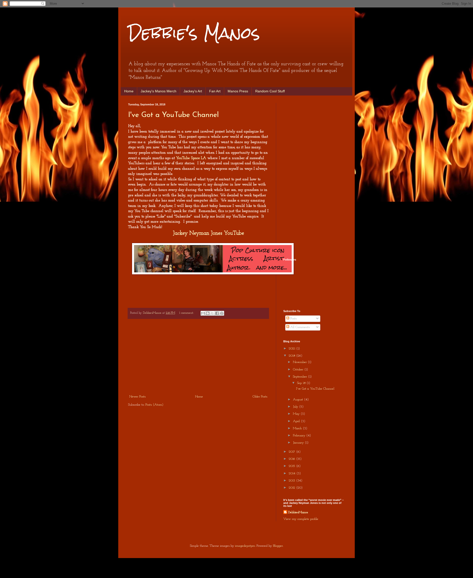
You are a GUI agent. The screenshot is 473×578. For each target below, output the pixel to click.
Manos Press (238, 91)
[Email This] (203, 313)
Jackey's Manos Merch (158, 91)
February (299, 435)
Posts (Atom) (154, 405)
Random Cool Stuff (270, 91)
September (300, 377)
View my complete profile (300, 519)
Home (129, 91)
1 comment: (187, 313)
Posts (293, 318)
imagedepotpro (245, 546)
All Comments (299, 327)
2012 (292, 488)
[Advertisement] (198, 356)
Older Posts (260, 396)
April (297, 421)
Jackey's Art (193, 91)
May (297, 414)
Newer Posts (137, 396)
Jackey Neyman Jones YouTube (208, 233)
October (298, 369)
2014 (292, 473)
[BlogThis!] (207, 313)
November (300, 362)
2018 (292, 356)
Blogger (278, 546)
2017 (292, 452)
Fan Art (214, 91)
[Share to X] (212, 313)
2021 (292, 348)
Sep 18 (301, 383)
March (298, 428)
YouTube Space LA (191, 158)
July (296, 407)
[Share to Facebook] (217, 313)
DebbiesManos (298, 512)
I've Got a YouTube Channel (173, 115)
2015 (292, 466)
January (299, 443)
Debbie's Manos (194, 33)
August (298, 399)
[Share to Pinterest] (221, 313)
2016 (292, 459)
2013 (292, 480)
